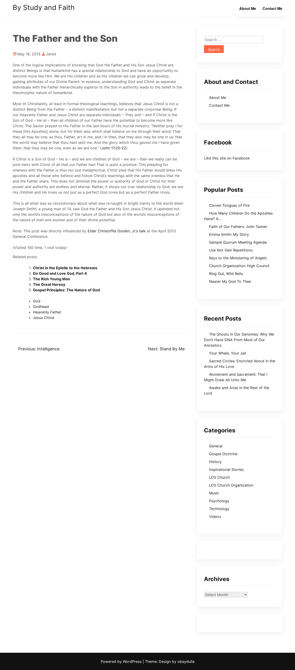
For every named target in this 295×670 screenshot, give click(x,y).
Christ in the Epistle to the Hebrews (65, 268)
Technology (219, 508)
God (36, 301)
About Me (247, 8)
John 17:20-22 (113, 148)
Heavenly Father (47, 312)
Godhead (41, 306)
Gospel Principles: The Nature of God (66, 290)
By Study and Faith (44, 7)
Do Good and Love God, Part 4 (60, 273)
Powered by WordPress (122, 661)
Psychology (219, 501)
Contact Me (272, 8)
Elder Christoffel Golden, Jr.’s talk (117, 231)
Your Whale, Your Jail (227, 353)
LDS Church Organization (231, 485)
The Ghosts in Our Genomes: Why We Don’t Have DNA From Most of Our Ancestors (239, 340)
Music (214, 493)
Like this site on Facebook (227, 158)
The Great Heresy (49, 284)
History (215, 461)
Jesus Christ (43, 317)
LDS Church (219, 477)
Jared (51, 54)
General (215, 446)
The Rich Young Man (51, 279)
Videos (215, 516)
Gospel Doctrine (223, 454)
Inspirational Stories (226, 469)
